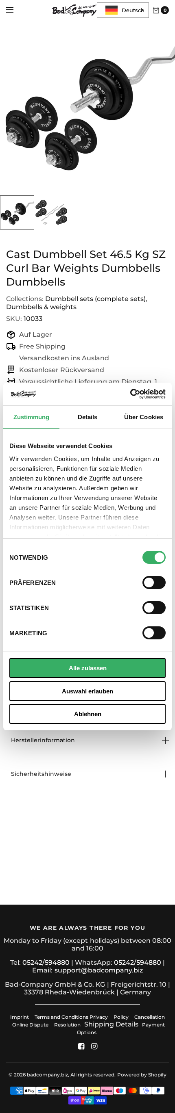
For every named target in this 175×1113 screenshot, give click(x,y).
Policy (121, 1017)
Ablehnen (87, 713)
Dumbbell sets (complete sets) (95, 299)
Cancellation (149, 1017)
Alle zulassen (88, 668)
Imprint (19, 1017)
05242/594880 (46, 962)
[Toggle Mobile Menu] (15, 10)
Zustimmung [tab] (31, 417)
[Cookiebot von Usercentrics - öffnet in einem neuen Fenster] (130, 394)
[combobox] (123, 10)
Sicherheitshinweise (41, 773)
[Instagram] (94, 1046)
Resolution (67, 1025)
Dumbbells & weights (41, 307)
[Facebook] (81, 1046)
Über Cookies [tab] (143, 417)
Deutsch (133, 10)
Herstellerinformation (43, 740)
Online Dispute (30, 1025)
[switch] (154, 582)
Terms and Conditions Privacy (71, 1017)
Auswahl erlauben (87, 691)
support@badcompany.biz (99, 970)
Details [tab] (88, 417)
